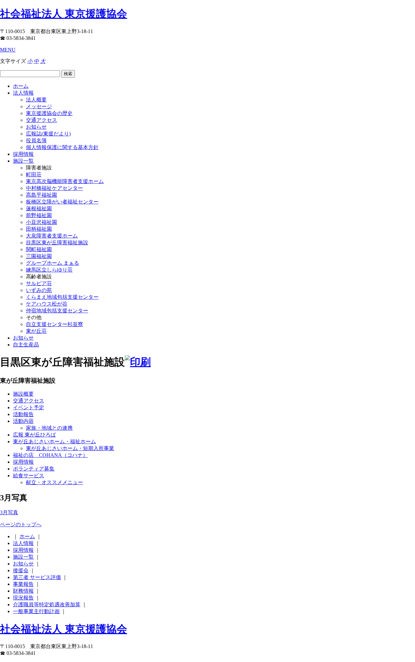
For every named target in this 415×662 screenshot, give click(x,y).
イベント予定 (28, 407)
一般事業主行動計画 (36, 611)
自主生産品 (26, 344)
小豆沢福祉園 (41, 222)
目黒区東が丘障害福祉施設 (57, 242)
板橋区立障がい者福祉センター (62, 201)
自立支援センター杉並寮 (54, 324)
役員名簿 (36, 140)
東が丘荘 (36, 331)
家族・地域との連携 (49, 428)
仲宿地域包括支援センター (57, 310)
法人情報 (23, 93)
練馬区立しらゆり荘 (49, 270)
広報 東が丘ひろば (34, 434)
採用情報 (23, 154)
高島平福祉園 (41, 195)
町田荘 (34, 174)
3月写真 (9, 512)
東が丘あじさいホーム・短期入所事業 (70, 448)
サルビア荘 (39, 283)
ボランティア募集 (33, 468)
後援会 (21, 570)
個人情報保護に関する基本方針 (62, 147)
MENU (8, 49)
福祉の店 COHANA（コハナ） (50, 455)
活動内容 (23, 421)
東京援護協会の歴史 (49, 113)
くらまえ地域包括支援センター (62, 297)
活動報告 (23, 414)
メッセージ (39, 106)
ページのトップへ (21, 524)
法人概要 (36, 99)
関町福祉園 (39, 249)
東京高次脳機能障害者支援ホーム (65, 181)
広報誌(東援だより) (48, 133)
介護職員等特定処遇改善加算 (46, 604)
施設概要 (23, 394)
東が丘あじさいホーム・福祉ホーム (54, 441)
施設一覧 (23, 161)
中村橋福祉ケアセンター (54, 188)
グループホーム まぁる (52, 263)
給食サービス (28, 475)
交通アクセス (41, 120)
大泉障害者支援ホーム (52, 235)
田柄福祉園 (39, 229)
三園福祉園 (39, 256)
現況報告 (23, 597)
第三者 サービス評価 (37, 577)
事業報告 (23, 584)
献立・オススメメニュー (54, 482)
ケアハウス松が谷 (46, 304)
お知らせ (36, 127)
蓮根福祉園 (39, 208)
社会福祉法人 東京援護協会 (63, 13)
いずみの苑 (39, 290)
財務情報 (23, 591)
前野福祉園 (39, 215)
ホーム (21, 86)
